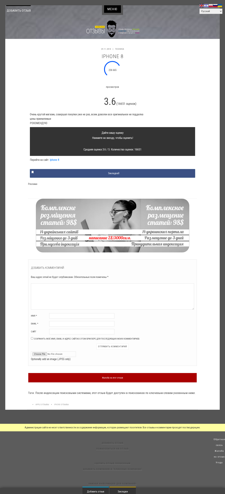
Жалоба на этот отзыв (112, 377)
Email (34, 323)
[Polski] (211, 5)
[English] (202, 5)
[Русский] (215, 5)
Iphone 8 (54, 160)
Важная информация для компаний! (112, 483)
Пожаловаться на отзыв (112, 448)
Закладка (113, 173)
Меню (112, 9)
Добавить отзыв (19, 10)
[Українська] (220, 5)
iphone (57, 405)
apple (38, 405)
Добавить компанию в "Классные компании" (112, 469)
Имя (34, 315)
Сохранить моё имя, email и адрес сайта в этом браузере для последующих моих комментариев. (87, 338)
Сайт (33, 331)
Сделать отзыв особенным (112, 463)
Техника (119, 49)
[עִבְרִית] (206, 5)
